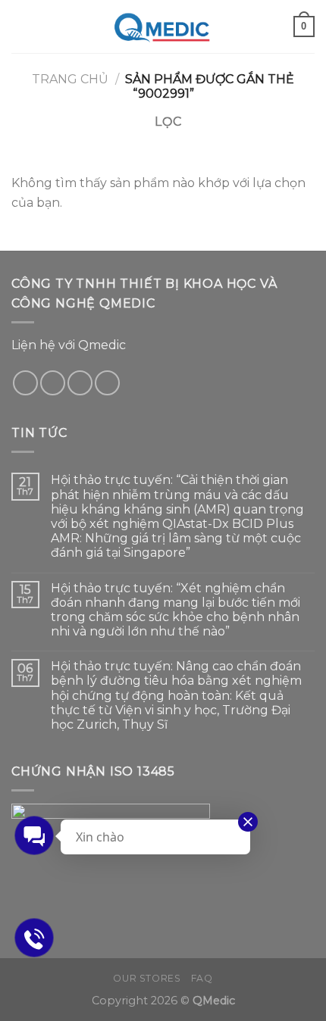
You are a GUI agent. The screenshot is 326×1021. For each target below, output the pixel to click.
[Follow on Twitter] (52, 382)
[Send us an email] (79, 382)
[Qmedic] (163, 26)
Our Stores (146, 978)
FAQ (202, 978)
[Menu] (20, 26)
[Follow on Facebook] (25, 382)
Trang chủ (70, 79)
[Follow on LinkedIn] (107, 382)
